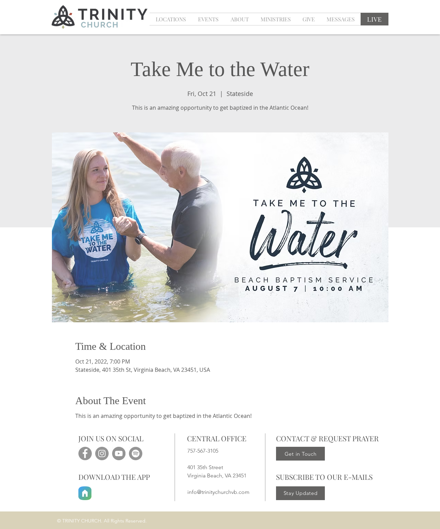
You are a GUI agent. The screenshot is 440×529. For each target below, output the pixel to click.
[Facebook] (85, 453)
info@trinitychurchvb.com (218, 492)
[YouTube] (118, 453)
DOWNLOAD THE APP (114, 477)
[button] (208, 19)
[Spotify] (135, 453)
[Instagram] (102, 453)
